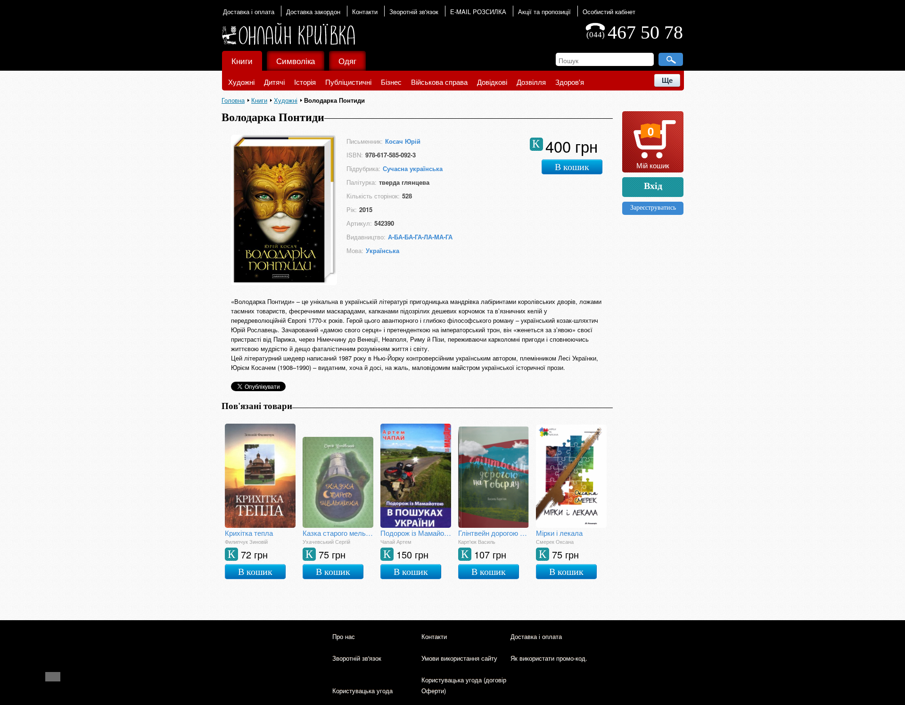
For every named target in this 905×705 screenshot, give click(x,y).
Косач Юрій (402, 141)
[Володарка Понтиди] (284, 282)
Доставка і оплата (248, 11)
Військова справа (439, 82)
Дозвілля (531, 82)
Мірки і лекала (559, 533)
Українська (382, 250)
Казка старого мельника (338, 533)
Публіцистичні (348, 82)
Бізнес (391, 82)
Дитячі (274, 82)
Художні (241, 82)
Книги (242, 60)
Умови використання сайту (459, 658)
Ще (667, 80)
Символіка (295, 60)
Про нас (343, 636)
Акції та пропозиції (544, 11)
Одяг (347, 60)
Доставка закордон (313, 11)
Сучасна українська (413, 168)
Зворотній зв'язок (413, 11)
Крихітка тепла (249, 533)
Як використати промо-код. (548, 658)
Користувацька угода (362, 690)
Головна (233, 100)
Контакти (365, 11)
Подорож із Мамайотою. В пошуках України (415, 533)
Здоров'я (569, 82)
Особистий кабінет (609, 11)
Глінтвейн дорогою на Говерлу (493, 533)
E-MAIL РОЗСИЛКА (478, 11)
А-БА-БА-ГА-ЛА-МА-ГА (420, 236)
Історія (305, 82)
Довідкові (492, 82)
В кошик (572, 167)
